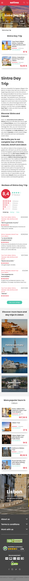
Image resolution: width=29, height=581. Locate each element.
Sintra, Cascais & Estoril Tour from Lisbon (9, 235)
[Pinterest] (19, 569)
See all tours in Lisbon (14, 498)
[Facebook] (9, 569)
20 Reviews (15, 201)
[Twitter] (16, 569)
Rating (12, 212)
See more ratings (14, 302)
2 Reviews (14, 209)
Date (17, 212)
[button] (24, 2)
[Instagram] (12, 569)
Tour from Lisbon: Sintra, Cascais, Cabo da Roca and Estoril (9, 219)
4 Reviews (14, 205)
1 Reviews (14, 207)
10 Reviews (15, 203)
